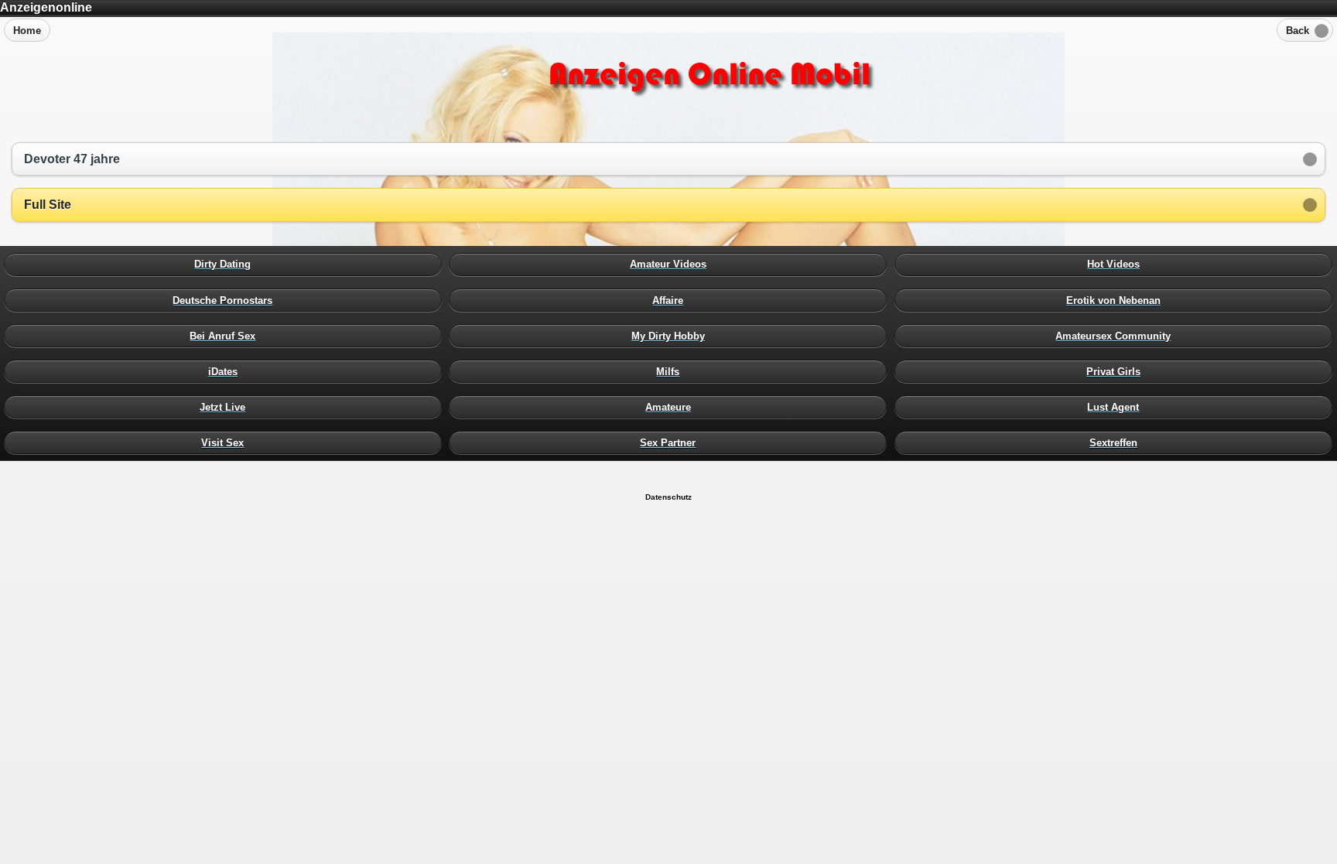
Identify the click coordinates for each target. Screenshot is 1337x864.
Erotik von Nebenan (1117, 300)
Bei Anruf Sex (227, 336)
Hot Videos (1117, 264)
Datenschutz (668, 497)
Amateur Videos (671, 264)
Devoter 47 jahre (72, 159)
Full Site (47, 204)
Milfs (671, 371)
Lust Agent (1117, 407)
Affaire (671, 300)
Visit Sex (227, 442)
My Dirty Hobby (671, 336)
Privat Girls (1117, 371)
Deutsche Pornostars (227, 300)
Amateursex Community (1117, 336)
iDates (227, 371)
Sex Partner (671, 442)
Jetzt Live (227, 407)
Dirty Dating (227, 264)
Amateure (671, 407)
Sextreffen (1117, 442)
